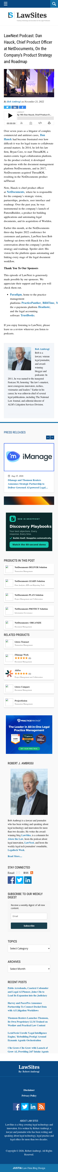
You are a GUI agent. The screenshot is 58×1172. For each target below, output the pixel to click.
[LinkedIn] (28, 880)
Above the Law (15, 839)
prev (48, 437)
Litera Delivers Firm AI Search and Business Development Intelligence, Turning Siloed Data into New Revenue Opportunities (28, 481)
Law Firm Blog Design (29, 1168)
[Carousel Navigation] (29, 437)
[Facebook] (11, 880)
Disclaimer (29, 1090)
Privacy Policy (29, 1095)
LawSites (26, 835)
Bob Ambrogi (14, 101)
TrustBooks (27, 315)
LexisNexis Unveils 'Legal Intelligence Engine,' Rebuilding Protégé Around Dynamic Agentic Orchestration (27, 1036)
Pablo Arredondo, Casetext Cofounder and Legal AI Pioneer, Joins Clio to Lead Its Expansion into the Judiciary (28, 991)
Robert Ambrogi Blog (29, 17)
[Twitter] (19, 880)
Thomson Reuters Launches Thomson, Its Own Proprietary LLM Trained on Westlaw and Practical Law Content (28, 1021)
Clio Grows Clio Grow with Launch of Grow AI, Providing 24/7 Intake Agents (28, 1049)
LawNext (29, 842)
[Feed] (41, 1106)
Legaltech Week (16, 850)
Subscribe (29, 925)
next (52, 437)
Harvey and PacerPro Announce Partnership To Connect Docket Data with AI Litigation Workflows (27, 1006)
